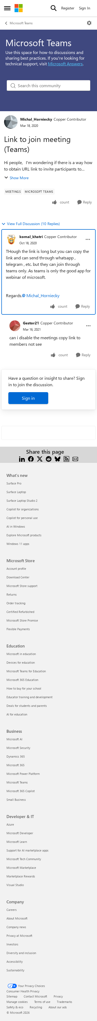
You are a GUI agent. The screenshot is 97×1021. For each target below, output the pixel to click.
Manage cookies (17, 1002)
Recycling (36, 1007)
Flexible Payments (18, 629)
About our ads (57, 1007)
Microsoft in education (21, 654)
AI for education (16, 714)
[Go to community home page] (19, 8)
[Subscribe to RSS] (66, 458)
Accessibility (14, 961)
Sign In (84, 8)
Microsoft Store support (21, 586)
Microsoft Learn (16, 842)
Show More (19, 177)
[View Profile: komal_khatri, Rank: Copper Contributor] (11, 239)
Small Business (16, 800)
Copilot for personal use (22, 518)
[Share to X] (40, 458)
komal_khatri (31, 236)
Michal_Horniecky (36, 119)
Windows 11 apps (17, 544)
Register (67, 8)
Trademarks (64, 1002)
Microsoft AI (14, 739)
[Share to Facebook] (31, 458)
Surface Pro (13, 483)
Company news (16, 927)
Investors (12, 944)
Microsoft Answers (65, 63)
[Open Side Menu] (7, 8)
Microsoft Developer (19, 833)
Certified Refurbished (20, 612)
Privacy (58, 996)
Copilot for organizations (22, 509)
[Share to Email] (75, 458)
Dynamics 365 (15, 756)
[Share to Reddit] (48, 458)
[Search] (53, 8)
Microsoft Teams (21, 23)
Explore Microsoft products (23, 535)
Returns (11, 594)
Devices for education (20, 662)
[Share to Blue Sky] (57, 458)
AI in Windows (15, 526)
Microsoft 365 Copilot (20, 791)
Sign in (28, 398)
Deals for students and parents (26, 706)
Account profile (16, 569)
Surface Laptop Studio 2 (21, 500)
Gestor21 (31, 322)
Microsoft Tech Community (23, 859)
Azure (10, 824)
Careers (11, 910)
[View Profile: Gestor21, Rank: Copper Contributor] (14, 325)
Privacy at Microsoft (19, 936)
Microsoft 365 (15, 765)
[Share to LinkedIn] (22, 458)
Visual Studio (15, 885)
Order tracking (15, 603)
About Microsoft (16, 918)
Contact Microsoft (35, 996)
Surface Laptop (16, 492)
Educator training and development (29, 697)
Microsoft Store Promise (22, 620)
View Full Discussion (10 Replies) (33, 223)
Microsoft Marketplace (21, 868)
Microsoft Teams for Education (26, 671)
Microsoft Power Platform (23, 774)
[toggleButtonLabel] (89, 23)
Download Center (17, 577)
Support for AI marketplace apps (27, 850)
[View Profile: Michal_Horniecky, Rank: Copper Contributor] (11, 122)
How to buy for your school (23, 688)
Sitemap (11, 996)
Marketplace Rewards (20, 876)
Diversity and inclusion (21, 953)
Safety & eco (14, 1007)
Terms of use (42, 1002)
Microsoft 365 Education (22, 680)
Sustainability (15, 970)
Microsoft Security (18, 748)
